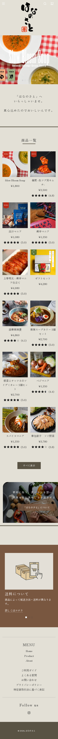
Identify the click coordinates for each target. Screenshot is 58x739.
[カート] (52, 3)
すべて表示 (29, 465)
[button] (26, 617)
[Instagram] (29, 712)
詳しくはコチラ (14, 610)
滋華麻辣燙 (15, 329)
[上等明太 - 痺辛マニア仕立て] (15, 262)
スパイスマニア (15, 436)
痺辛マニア (42, 231)
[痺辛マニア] (43, 215)
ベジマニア (42, 381)
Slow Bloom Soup (15, 180)
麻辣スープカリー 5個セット (43, 331)
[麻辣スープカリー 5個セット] (43, 313)
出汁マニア (15, 231)
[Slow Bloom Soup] (15, 164)
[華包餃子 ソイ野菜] (43, 420)
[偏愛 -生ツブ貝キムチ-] (43, 164)
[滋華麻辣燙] (15, 313)
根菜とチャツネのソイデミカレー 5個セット (15, 385)
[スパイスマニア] (15, 420)
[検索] (44, 3)
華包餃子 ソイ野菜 (42, 436)
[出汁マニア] (15, 215)
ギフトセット (43, 278)
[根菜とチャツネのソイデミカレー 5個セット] (15, 364)
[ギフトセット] (43, 262)
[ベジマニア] (43, 364)
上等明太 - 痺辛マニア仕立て (15, 280)
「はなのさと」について (36, 507)
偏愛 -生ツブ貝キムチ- (43, 182)
